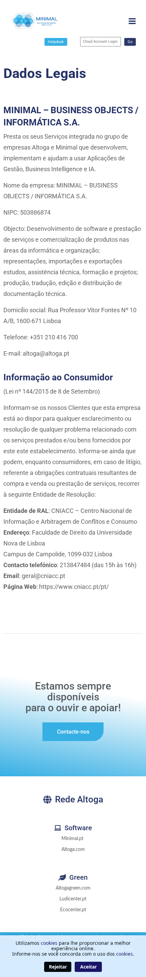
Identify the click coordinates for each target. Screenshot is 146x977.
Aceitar (88, 966)
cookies (49, 943)
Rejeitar (58, 966)
